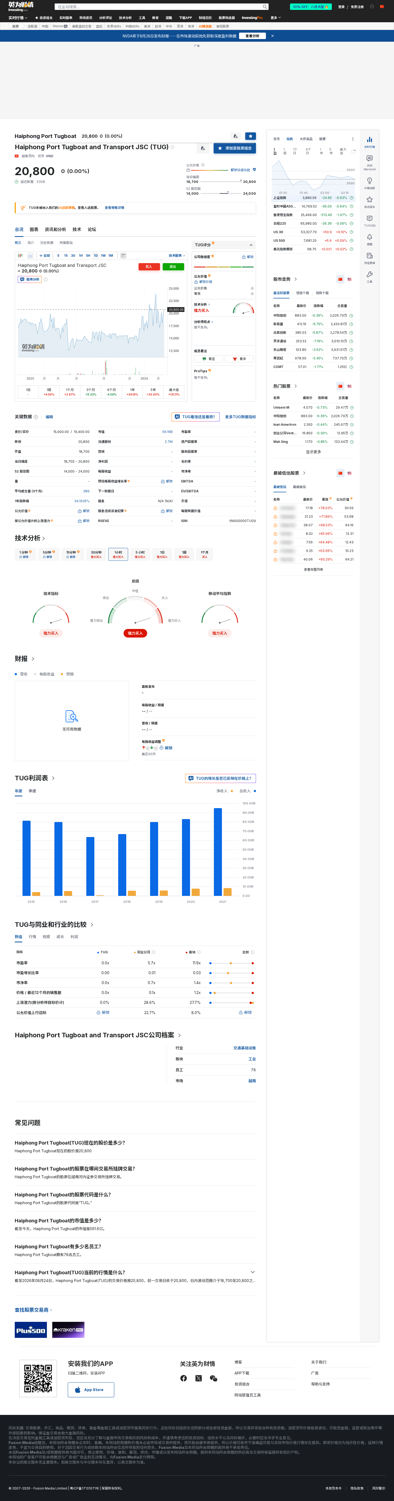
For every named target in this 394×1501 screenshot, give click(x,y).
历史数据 (46, 243)
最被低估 (279, 487)
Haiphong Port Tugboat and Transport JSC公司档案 (94, 1035)
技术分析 (27, 538)
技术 (77, 229)
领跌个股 (322, 293)
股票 (15, 26)
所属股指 (66, 243)
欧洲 (158, 26)
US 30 (278, 232)
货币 (276, 139)
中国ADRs (132, 26)
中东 (169, 26)
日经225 (279, 223)
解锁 (105, 1012)
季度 (32, 791)
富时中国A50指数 (286, 206)
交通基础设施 (244, 1048)
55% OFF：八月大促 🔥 (311, 6)
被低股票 (222, 26)
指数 (290, 139)
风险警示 (378, 1488)
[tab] (25, 554)
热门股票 (282, 386)
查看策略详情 (114, 208)
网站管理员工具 (248, 1395)
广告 (315, 1373)
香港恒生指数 (283, 215)
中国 (45, 26)
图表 (34, 229)
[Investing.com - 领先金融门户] (21, 7)
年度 (18, 791)
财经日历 (205, 17)
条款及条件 (334, 1488)
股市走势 (282, 279)
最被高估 (299, 487)
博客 (238, 1362)
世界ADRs (114, 26)
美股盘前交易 (81, 26)
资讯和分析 (55, 229)
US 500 (279, 241)
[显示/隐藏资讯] (123, 256)
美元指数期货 (283, 249)
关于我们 (318, 1362)
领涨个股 (302, 293)
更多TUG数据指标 (240, 416)
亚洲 (180, 26)
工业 (252, 1059)
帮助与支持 (320, 1384)
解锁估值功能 (240, 170)
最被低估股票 (286, 473)
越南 (252, 1080)
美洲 (147, 26)
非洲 (191, 26)
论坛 (92, 229)
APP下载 (242, 1373)
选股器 (32, 26)
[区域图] (30, 256)
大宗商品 (306, 139)
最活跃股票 (281, 293)
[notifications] (372, 6)
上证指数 (279, 198)
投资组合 (242, 1384)
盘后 (99, 26)
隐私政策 (357, 1488)
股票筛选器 (227, 17)
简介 (31, 243)
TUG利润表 (31, 778)
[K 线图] (20, 256)
